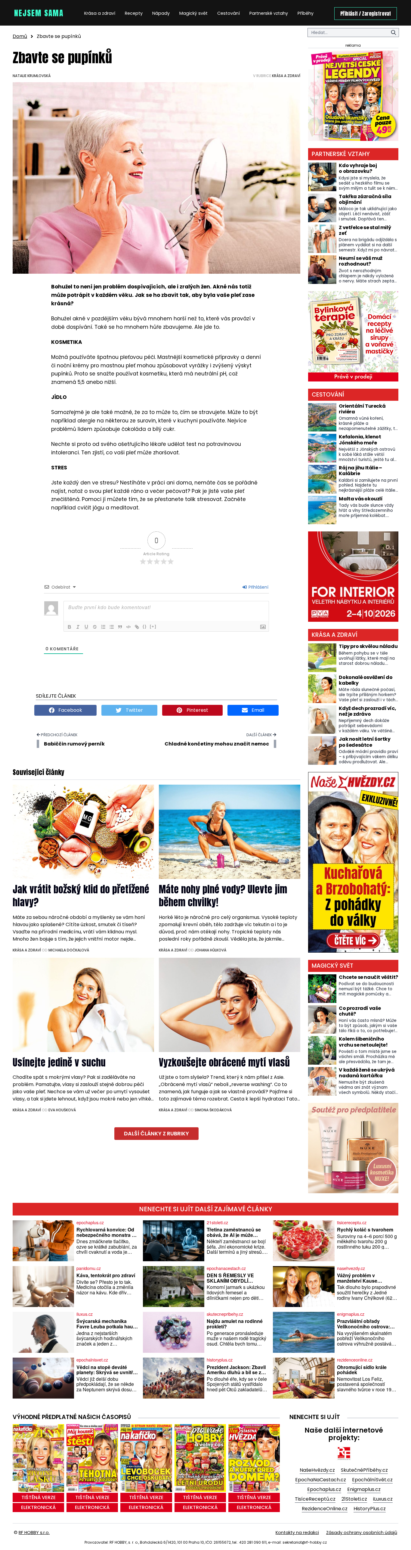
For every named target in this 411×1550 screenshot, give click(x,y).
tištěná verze (38, 1497)
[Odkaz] (137, 626)
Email (257, 710)
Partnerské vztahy (268, 13)
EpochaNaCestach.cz (320, 1479)
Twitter (134, 710)
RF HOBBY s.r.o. (34, 1533)
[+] (153, 626)
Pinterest (196, 710)
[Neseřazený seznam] (111, 626)
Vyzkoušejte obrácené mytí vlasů (224, 1062)
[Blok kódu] (128, 626)
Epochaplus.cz (324, 1489)
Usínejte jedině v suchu (59, 1062)
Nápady (161, 13)
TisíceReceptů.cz (315, 1499)
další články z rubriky (156, 1133)
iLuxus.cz (383, 1499)
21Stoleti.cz (354, 1499)
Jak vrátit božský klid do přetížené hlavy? (81, 896)
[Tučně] (69, 626)
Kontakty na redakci (297, 1533)
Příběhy (306, 13)
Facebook (69, 710)
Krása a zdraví (99, 13)
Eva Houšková (62, 1110)
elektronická (38, 1507)
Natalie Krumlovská (32, 75)
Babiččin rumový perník (74, 743)
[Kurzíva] (78, 626)
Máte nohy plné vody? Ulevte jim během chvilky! (223, 896)
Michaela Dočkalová (68, 950)
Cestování (228, 13)
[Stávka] (95, 626)
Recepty (134, 13)
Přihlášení (257, 587)
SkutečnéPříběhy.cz (364, 1470)
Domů (20, 36)
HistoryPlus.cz (370, 1508)
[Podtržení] (86, 626)
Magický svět (193, 13)
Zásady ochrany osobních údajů (361, 1533)
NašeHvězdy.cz (317, 1470)
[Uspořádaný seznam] (103, 626)
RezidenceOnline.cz (325, 1508)
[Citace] (120, 626)
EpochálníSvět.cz (372, 1479)
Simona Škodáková (213, 1110)
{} (145, 626)
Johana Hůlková (210, 950)
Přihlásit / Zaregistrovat (365, 13)
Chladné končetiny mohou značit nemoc (217, 743)
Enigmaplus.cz (364, 1489)
